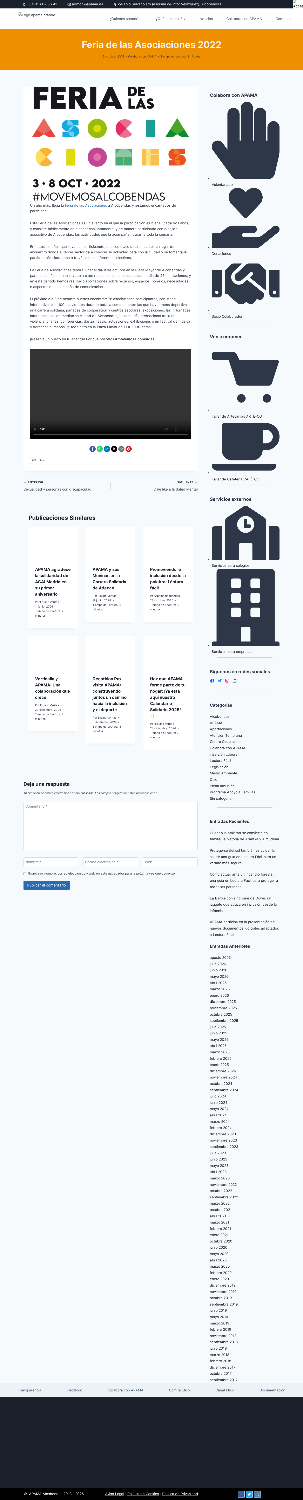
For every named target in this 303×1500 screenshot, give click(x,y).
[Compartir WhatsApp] (100, 449)
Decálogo (74, 1390)
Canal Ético (224, 1390)
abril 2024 (218, 1115)
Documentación (272, 1390)
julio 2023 (218, 1153)
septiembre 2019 (224, 1304)
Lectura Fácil (220, 761)
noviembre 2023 (223, 1140)
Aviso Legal (114, 1494)
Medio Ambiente (223, 773)
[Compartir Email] (121, 449)
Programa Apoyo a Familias (232, 792)
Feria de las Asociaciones (86, 205)
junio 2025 (218, 1033)
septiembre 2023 (224, 1147)
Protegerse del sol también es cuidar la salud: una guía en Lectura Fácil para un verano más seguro (243, 856)
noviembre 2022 (223, 1185)
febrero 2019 (220, 1329)
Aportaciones (221, 729)
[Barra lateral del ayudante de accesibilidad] (298, 5)
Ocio (213, 780)
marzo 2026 (220, 989)
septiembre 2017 (224, 1380)
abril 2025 (218, 1046)
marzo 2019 (219, 1323)
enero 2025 (219, 1065)
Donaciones (221, 254)
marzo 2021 (219, 1222)
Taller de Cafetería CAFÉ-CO (235, 479)
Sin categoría (220, 798)
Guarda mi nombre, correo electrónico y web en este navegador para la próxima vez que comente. (102, 873)
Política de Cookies (143, 1494)
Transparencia (29, 1390)
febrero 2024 (221, 1128)
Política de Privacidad (180, 1494)
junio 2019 (218, 1310)
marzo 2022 (220, 1203)
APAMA (216, 723)
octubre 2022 (221, 1191)
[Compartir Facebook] (92, 449)
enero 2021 (219, 1235)
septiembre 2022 (224, 1197)
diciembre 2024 (223, 1071)
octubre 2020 (221, 1241)
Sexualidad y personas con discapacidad (57, 486)
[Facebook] (241, 1494)
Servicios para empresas (232, 652)
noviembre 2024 (223, 1077)
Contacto (283, 19)
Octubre (38, 460)
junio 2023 (218, 1159)
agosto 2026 (220, 958)
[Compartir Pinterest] (129, 449)
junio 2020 (218, 1247)
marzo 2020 (220, 1266)
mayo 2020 (219, 1254)
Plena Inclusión (222, 786)
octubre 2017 (221, 1373)
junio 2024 (218, 1103)
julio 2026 (218, 964)
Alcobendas (220, 716)
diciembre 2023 (223, 1134)
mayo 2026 (219, 976)
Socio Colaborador (227, 316)
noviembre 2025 (223, 1008)
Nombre (33, 862)
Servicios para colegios (231, 565)
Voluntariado (222, 185)
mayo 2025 (219, 1039)
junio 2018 (218, 1348)
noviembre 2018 (223, 1336)
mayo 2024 (219, 1109)
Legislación (219, 767)
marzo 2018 (219, 1355)
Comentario (36, 806)
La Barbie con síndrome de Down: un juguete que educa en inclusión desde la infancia (243, 904)
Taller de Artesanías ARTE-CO (237, 416)
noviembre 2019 (223, 1292)
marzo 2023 (220, 1178)
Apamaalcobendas (167, 595)
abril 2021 (218, 1216)
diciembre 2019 (223, 1285)
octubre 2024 (221, 1084)
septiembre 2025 (224, 1021)
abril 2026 (218, 983)
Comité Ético (179, 1390)
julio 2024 (218, 1096)
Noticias (206, 19)
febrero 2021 (220, 1229)
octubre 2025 (221, 1014)
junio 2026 (218, 970)
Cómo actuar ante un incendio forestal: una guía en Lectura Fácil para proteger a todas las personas (244, 880)
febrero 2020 (221, 1273)
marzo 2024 (220, 1121)
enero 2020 (219, 1279)
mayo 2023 (219, 1166)
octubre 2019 (221, 1298)
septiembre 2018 (224, 1342)
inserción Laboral (224, 754)
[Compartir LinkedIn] (107, 449)
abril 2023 (218, 1172)
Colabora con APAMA (244, 19)
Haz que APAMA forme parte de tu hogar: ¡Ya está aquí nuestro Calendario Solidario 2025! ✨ (168, 697)
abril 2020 (218, 1260)
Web (148, 862)
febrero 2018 (220, 1361)
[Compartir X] (114, 449)
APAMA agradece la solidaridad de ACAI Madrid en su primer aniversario (53, 582)
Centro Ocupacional (226, 742)
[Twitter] (249, 1494)
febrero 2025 (220, 1058)
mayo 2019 (219, 1317)
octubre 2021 (221, 1210)
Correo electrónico (101, 862)
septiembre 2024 (224, 1090)
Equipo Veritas (49, 602)
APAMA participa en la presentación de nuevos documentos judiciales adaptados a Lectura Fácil (244, 928)
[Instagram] (257, 1494)
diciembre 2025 (223, 1002)
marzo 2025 (220, 1052)
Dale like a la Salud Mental (175, 486)
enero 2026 (219, 995)
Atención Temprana (226, 735)
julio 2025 (218, 1027)
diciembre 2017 (222, 1367)
